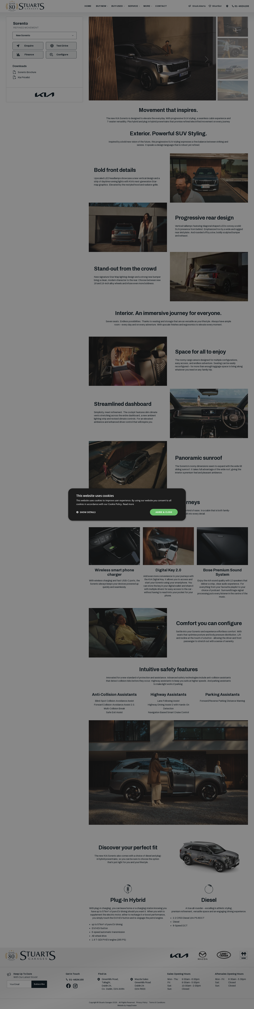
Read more (128, 504)
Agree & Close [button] (164, 512)
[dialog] (127, 504)
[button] (86, 512)
